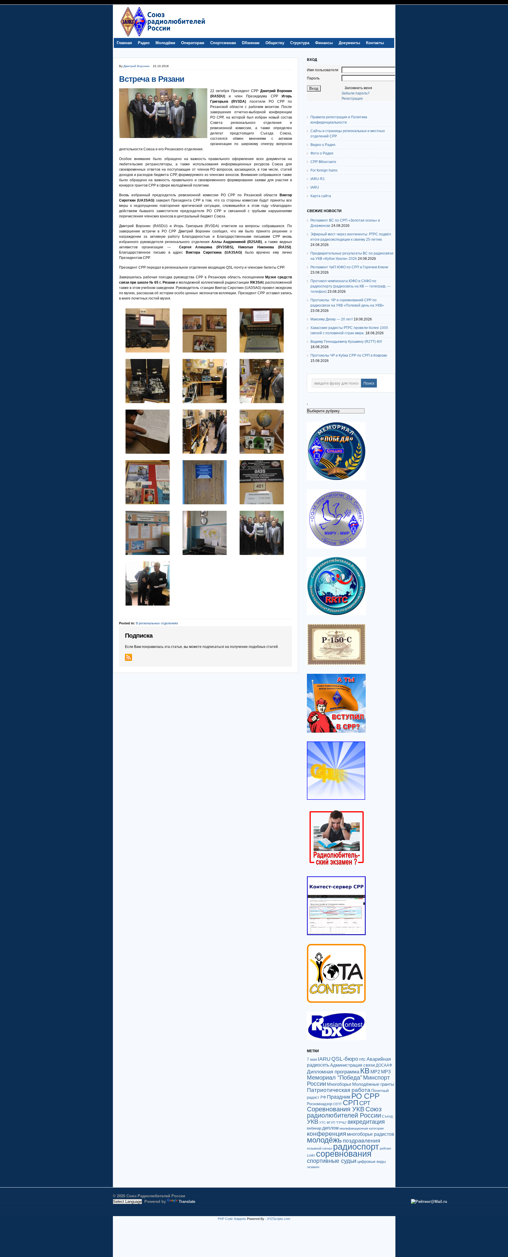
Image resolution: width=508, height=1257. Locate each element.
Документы (349, 43)
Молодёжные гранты (373, 1084)
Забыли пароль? (356, 93)
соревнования (344, 1153)
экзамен (313, 1167)
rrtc (362, 1059)
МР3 (386, 1071)
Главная (124, 43)
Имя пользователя (322, 70)
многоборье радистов (370, 1134)
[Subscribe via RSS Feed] (128, 657)
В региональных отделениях (157, 623)
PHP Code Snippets (232, 1219)
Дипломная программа (333, 1072)
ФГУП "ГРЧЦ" (337, 1122)
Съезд (387, 1116)
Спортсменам (223, 43)
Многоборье (339, 1084)
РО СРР (365, 1096)
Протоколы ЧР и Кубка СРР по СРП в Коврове (348, 355)
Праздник (338, 1097)
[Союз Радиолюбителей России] (162, 36)
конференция (326, 1133)
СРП (350, 1103)
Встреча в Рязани (151, 79)
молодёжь (324, 1140)
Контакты (375, 43)
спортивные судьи (331, 1161)
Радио (144, 43)
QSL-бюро (344, 1059)
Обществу (274, 43)
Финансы (324, 43)
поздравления (361, 1141)
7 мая (312, 1059)
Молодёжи (165, 43)
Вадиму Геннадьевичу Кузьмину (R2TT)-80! (346, 342)
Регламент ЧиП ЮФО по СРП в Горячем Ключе (349, 267)
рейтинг (385, 1148)
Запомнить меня (358, 88)
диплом (330, 1127)
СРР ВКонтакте (323, 162)
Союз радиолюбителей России (344, 1112)
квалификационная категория (362, 1128)
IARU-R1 (317, 179)
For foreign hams (323, 170)
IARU (314, 187)
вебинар (314, 1128)
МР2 (375, 1071)
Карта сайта (320, 196)
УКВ (312, 1121)
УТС (322, 1122)
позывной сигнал (319, 1148)
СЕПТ (337, 1104)
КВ (365, 1070)
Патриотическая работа (338, 1090)
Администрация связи (352, 1065)
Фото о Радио (321, 153)
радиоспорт (356, 1146)
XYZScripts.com (278, 1219)
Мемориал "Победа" (334, 1077)
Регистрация (352, 99)
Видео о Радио (322, 145)
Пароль (313, 78)
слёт (311, 1155)
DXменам (251, 43)
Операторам (192, 43)
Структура (299, 43)
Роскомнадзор (319, 1104)
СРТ (364, 1103)
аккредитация (366, 1121)
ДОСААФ (384, 1065)
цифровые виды (371, 1161)
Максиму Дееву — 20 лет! (331, 319)
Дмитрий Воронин (136, 66)
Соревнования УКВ (336, 1109)
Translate (187, 1201)
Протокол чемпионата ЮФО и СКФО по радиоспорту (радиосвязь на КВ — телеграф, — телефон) (350, 286)
